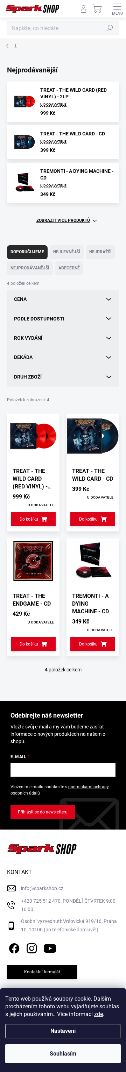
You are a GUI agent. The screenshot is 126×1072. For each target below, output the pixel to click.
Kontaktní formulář (42, 971)
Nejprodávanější (29, 268)
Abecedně (69, 268)
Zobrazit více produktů (63, 220)
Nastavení (63, 1031)
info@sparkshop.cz (42, 888)
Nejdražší (100, 251)
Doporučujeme (27, 251)
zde (98, 1014)
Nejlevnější (66, 251)
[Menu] (117, 8)
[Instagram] (30, 947)
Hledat (110, 28)
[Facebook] (13, 947)
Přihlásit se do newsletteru (43, 812)
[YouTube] (50, 947)
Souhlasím (63, 1053)
